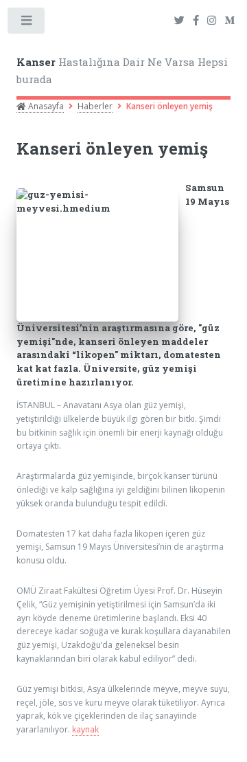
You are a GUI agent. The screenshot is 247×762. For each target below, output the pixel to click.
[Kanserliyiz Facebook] (196, 21)
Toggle (27, 23)
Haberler (95, 106)
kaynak (85, 729)
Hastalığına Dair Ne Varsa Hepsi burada (122, 70)
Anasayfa (45, 106)
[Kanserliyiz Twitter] (179, 21)
